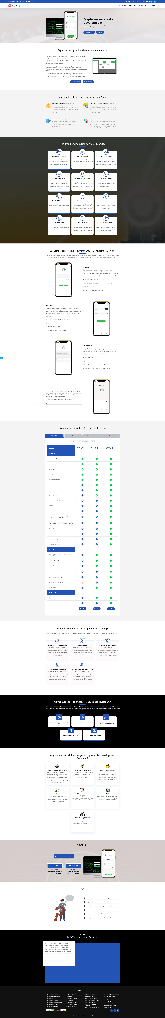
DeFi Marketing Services (71, 994)
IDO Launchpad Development (72, 1002)
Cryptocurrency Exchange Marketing (111, 994)
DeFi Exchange (69, 996)
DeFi (146, 5)
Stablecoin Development (109, 1001)
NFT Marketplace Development (53, 996)
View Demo (100, 32)
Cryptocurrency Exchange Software (92, 1007)
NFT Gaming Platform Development (54, 1002)
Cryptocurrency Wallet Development (92, 1000)
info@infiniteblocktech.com (27, 1)
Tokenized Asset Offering (90, 996)
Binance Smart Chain (108, 1007)
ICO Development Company (71, 1004)
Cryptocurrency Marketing (90, 1002)
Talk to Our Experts (89, 32)
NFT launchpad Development (53, 1004)
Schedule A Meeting (14, 1)
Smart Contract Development (110, 1005)
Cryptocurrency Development (91, 998)
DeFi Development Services (52, 1006)
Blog (149, 5)
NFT (119, 5)
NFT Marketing (50, 998)
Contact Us (154, 5)
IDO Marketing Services (71, 1000)
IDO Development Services (71, 998)
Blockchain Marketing (108, 1003)
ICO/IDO (135, 5)
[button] (100, 898)
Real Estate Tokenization (90, 994)
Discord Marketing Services (52, 1000)
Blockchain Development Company (111, 999)
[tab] (101, 897)
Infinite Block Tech (76, 1015)
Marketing (124, 5)
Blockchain (141, 5)
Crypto (130, 5)
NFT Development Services (52, 994)
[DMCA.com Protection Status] (56, 1010)
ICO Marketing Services (71, 1006)
